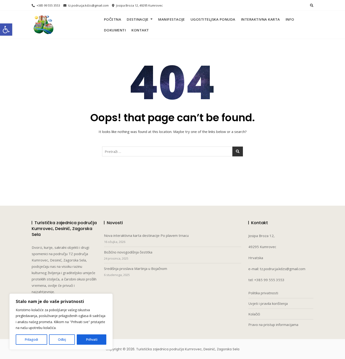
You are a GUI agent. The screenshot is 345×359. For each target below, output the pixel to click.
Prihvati (91, 339)
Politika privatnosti (263, 293)
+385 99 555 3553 (48, 5)
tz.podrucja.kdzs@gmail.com (88, 5)
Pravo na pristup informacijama (273, 324)
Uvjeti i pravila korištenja (268, 303)
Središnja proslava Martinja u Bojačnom (135, 268)
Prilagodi (31, 339)
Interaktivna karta (260, 19)
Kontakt (140, 30)
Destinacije (138, 19)
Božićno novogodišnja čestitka (128, 252)
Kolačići (254, 314)
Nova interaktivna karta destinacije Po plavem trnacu (146, 235)
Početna (112, 19)
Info (290, 19)
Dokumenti (115, 30)
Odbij (62, 339)
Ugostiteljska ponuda (213, 19)
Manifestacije (171, 19)
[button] (6, 29)
